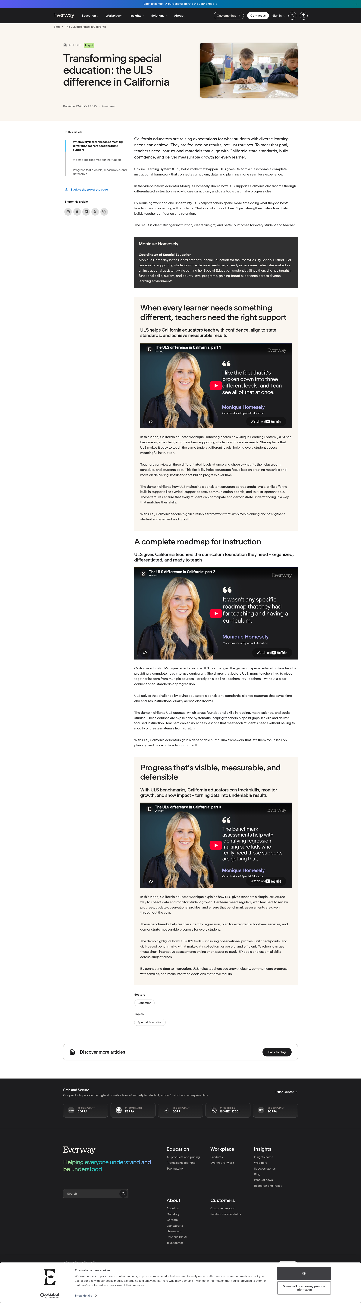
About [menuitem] (178, 15)
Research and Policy (268, 1185)
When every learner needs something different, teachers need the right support (98, 146)
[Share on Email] (68, 211)
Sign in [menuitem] (277, 15)
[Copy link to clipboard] (104, 211)
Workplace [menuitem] (113, 15)
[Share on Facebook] (77, 211)
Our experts (175, 1225)
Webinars (260, 1162)
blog (57, 26)
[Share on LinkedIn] (86, 211)
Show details (83, 1295)
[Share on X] (95, 211)
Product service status (225, 1214)
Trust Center (284, 1092)
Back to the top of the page (89, 189)
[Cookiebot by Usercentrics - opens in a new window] (49, 1295)
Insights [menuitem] (135, 15)
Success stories (265, 1168)
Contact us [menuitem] (258, 15)
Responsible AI (177, 1237)
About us (173, 1208)
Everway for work (222, 1162)
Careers (172, 1220)
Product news (263, 1180)
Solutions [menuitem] (157, 15)
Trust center (175, 1243)
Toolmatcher (175, 1168)
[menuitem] (229, 15)
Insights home (263, 1157)
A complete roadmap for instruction (97, 160)
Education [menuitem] (89, 15)
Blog (257, 1174)
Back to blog (277, 1052)
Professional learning (181, 1162)
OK (304, 1273)
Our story (173, 1214)
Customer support (222, 1208)
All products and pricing (183, 1157)
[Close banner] (356, 4)
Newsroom (174, 1231)
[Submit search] (123, 1194)
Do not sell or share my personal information (304, 1288)
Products (216, 1157)
